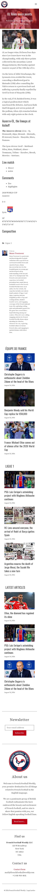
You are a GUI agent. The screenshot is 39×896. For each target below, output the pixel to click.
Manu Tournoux (16, 253)
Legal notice (31, 890)
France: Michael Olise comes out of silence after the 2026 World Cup (19, 446)
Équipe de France (16, 348)
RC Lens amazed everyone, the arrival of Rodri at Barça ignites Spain (19, 531)
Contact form (19, 869)
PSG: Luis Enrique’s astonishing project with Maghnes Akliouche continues (19, 495)
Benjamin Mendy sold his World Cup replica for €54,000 (19, 412)
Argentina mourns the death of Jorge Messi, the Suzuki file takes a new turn (18, 567)
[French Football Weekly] (4, 4)
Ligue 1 (8, 243)
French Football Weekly (17, 890)
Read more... (19, 821)
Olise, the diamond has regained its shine (19, 615)
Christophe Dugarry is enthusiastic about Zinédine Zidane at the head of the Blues (19, 377)
